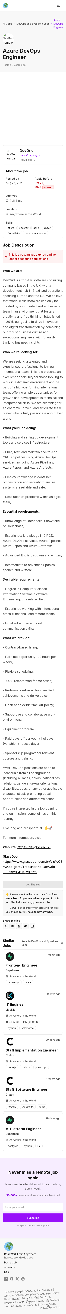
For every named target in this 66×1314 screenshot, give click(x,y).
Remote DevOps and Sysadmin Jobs (40, 943)
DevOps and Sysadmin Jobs (33, 23)
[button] (58, 5)
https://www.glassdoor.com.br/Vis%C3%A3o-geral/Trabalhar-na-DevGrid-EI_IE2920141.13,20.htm (32, 867)
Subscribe (33, 1217)
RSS (6, 1272)
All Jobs (7, 23)
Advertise (9, 1267)
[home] (5, 5)
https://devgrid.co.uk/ (34, 847)
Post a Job (10, 1262)
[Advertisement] (33, 107)
